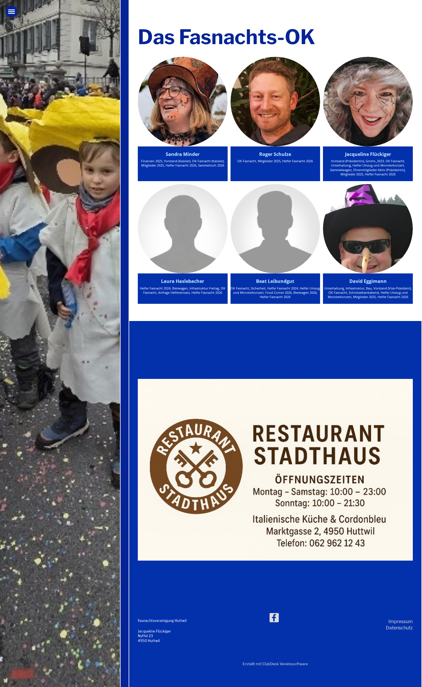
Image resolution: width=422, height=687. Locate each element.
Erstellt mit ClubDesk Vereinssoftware (275, 664)
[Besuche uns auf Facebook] (274, 619)
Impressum (400, 621)
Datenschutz (399, 628)
